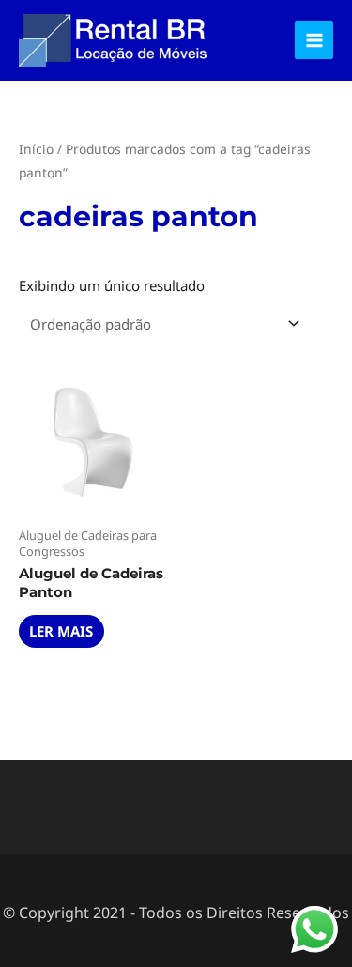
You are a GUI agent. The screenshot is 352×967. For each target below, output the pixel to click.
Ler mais (61, 631)
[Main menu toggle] (314, 40)
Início (36, 149)
